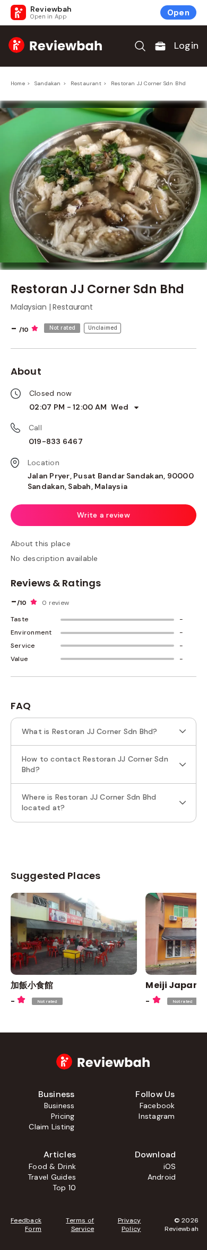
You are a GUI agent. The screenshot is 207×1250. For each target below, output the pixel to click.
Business (59, 1105)
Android (162, 1177)
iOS (169, 1166)
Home (18, 83)
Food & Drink (52, 1166)
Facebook (157, 1105)
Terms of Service (80, 1224)
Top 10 (64, 1187)
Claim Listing (51, 1126)
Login (186, 45)
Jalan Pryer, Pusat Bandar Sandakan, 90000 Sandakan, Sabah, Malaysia (111, 481)
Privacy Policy (129, 1224)
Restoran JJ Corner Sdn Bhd (148, 83)
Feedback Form (26, 1224)
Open (178, 12)
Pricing (63, 1116)
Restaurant (86, 83)
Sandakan (47, 83)
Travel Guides (52, 1177)
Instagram (157, 1116)
